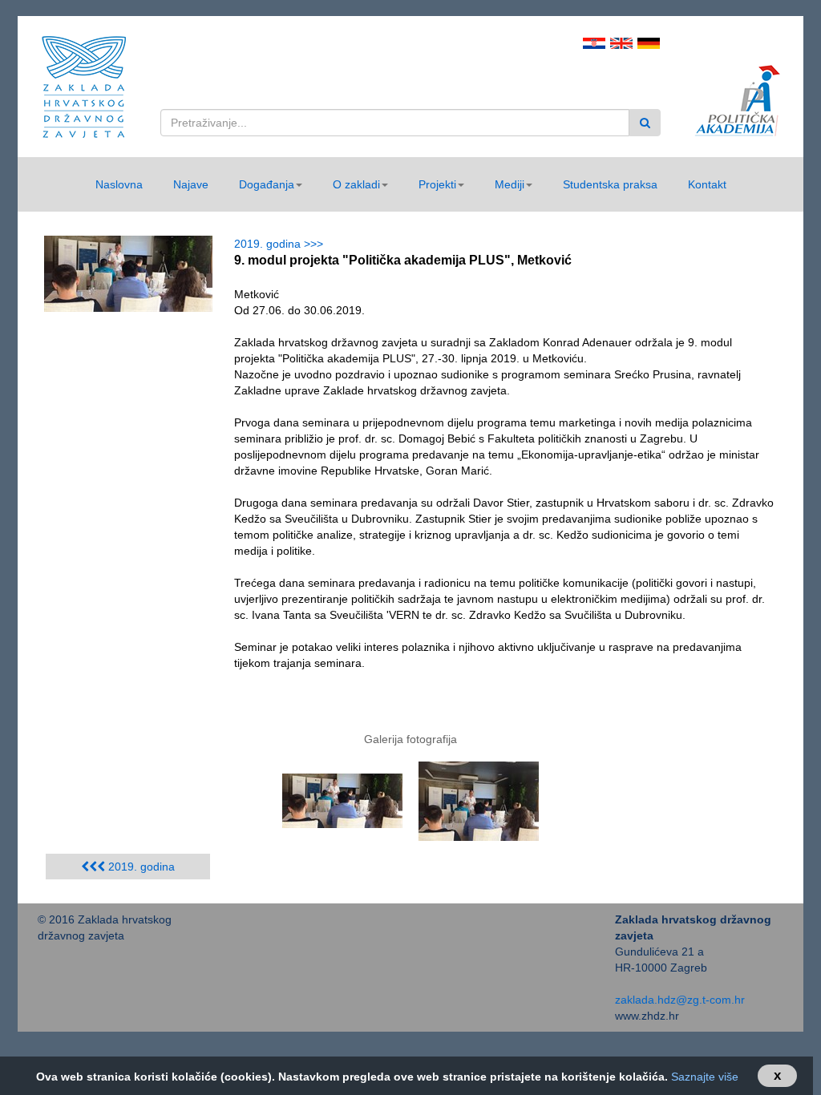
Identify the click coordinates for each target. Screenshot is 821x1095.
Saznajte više (704, 1076)
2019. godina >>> (282, 243)
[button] (270, 184)
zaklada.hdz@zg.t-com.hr (680, 999)
